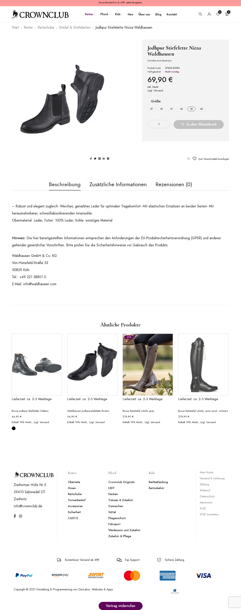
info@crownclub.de (28, 506)
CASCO (73, 518)
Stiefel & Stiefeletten (75, 27)
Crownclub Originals (121, 482)
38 (191, 109)
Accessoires (75, 506)
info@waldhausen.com (39, 284)
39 (161, 109)
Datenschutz (207, 496)
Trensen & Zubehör (120, 500)
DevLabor (84, 589)
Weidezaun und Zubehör (124, 530)
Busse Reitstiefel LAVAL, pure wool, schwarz (203, 411)
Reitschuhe (46, 27)
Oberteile (74, 482)
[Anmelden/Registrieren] (209, 14)
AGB (203, 508)
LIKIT (111, 488)
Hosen (72, 488)
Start (15, 27)
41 (171, 109)
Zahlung (204, 484)
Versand (158, 90)
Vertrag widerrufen (120, 605)
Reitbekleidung (158, 482)
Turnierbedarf (77, 500)
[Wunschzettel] (208, 158)
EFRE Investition (209, 514)
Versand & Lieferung (212, 478)
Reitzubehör (156, 488)
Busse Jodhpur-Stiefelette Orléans (30, 411)
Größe (156, 102)
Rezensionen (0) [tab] (174, 184)
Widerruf (205, 490)
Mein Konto (206, 472)
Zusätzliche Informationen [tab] (118, 184)
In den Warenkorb (202, 124)
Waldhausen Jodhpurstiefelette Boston (88, 411)
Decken (113, 494)
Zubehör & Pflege (119, 536)
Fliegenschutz (117, 518)
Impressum (206, 502)
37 (151, 109)
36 (181, 109)
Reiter (28, 27)
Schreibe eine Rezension (159, 60)
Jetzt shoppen (134, 2)
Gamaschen (115, 506)
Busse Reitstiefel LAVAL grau (138, 411)
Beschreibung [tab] (65, 184)
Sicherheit (74, 512)
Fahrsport (114, 524)
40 (201, 109)
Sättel (112, 512)
